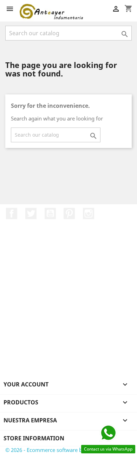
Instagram (88, 213)
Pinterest (69, 213)
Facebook (11, 213)
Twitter (31, 213)
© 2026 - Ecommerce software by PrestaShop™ (61, 449)
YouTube (50, 213)
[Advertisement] (68, 308)
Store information (34, 438)
